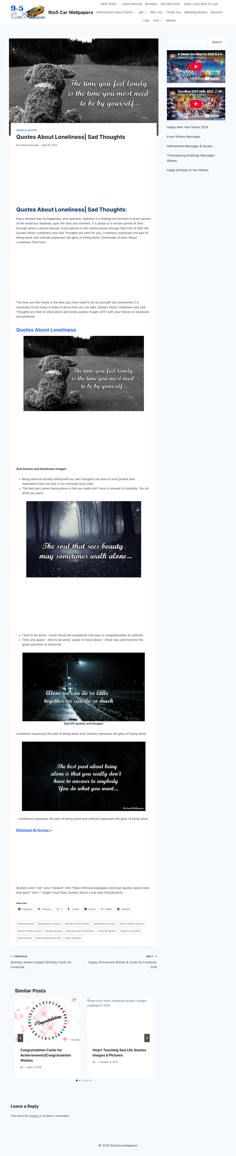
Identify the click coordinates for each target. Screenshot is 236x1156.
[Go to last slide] (20, 1038)
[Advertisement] (84, 174)
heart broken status (29, 930)
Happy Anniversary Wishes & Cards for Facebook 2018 (122, 962)
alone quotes (26, 923)
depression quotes (104, 923)
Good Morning (132, 4)
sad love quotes (130, 930)
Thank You (173, 12)
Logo (146, 20)
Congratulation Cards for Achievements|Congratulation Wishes (45, 1055)
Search (217, 42)
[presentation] (47, 1020)
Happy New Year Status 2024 (187, 127)
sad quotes (25, 938)
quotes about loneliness (80, 930)
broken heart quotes (77, 923)
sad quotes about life (48, 938)
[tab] (77, 1080)
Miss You (156, 12)
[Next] (147, 1038)
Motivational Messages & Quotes (190, 146)
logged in (35, 1116)
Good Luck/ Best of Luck (201, 4)
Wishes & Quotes (26, 130)
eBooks (171, 20)
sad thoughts (73, 938)
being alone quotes (49, 923)
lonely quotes (53, 930)
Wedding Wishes (195, 12)
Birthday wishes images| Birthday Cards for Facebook (41, 962)
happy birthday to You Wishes (188, 170)
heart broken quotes (132, 923)
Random (217, 12)
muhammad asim (29, 145)
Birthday (151, 4)
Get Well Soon (170, 4)
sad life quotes (107, 930)
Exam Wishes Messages (183, 136)
